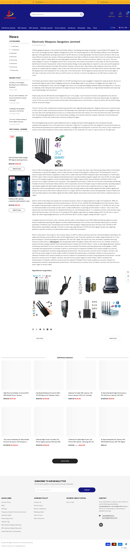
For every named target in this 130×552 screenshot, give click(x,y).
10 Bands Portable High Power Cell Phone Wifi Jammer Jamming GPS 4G (81, 440)
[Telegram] (47, 329)
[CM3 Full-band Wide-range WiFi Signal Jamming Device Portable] (19, 145)
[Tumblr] (44, 329)
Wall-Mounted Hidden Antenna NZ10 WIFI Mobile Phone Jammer (16, 394)
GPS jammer (54, 242)
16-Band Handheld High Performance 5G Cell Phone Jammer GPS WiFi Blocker (113, 394)
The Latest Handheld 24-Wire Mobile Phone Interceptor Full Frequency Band (16, 440)
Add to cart (17, 169)
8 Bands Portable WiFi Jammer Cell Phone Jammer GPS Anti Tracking (80, 394)
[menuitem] (19, 46)
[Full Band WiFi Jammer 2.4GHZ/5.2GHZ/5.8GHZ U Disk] (19, 186)
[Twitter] (36, 329)
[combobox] (54, 14)
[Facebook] (33, 329)
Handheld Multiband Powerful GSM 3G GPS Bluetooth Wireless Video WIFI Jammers (48, 394)
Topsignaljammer (19, 546)
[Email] (51, 329)
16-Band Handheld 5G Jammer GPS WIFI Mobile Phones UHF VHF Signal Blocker (113, 440)
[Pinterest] (40, 329)
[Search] (57, 14)
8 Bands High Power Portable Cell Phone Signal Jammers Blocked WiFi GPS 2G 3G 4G (48, 440)
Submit (87, 490)
